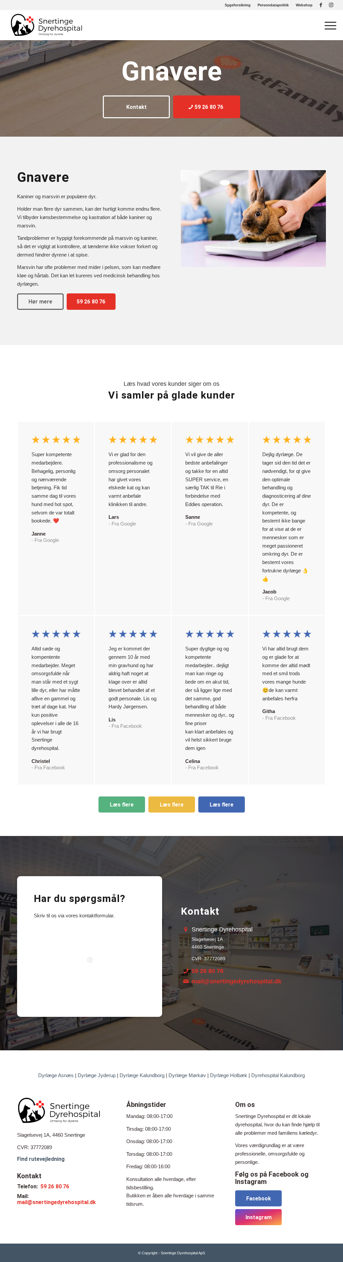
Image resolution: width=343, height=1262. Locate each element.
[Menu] (328, 25)
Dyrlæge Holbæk (228, 1075)
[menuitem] (237, 5)
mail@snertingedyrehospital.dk (236, 981)
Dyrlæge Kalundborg (142, 1075)
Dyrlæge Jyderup (97, 1075)
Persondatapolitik (273, 5)
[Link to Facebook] (321, 5)
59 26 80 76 (207, 971)
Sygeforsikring (238, 5)
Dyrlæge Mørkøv (187, 1075)
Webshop (304, 5)
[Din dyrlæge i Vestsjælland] (46, 25)
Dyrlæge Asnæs (56, 1075)
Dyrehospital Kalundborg (278, 1075)
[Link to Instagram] (331, 5)
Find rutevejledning (41, 1159)
